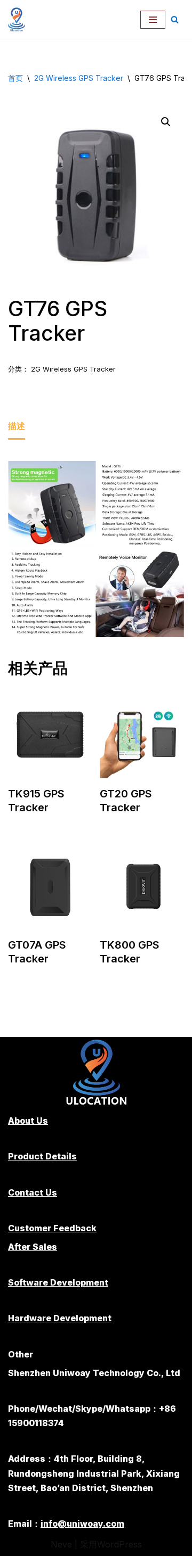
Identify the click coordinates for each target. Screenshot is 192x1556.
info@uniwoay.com (82, 1523)
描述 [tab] (16, 426)
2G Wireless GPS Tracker (78, 78)
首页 (15, 78)
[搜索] (175, 19)
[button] (165, 121)
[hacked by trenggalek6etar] (19, 19)
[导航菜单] (152, 20)
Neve (61, 1544)
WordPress (119, 1544)
